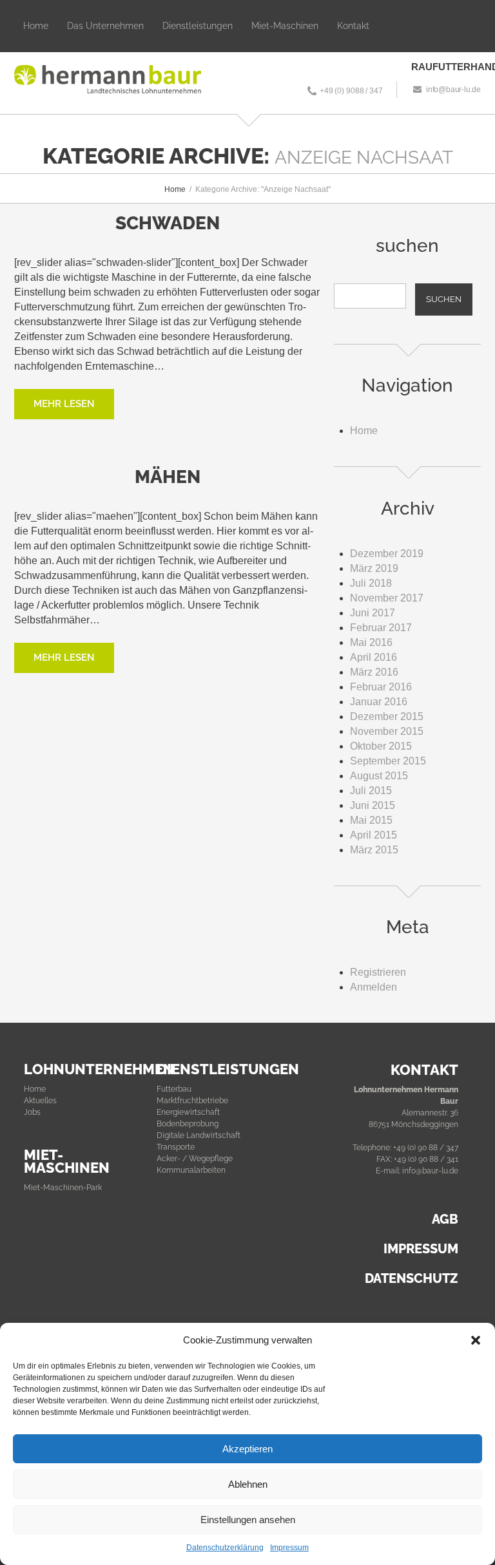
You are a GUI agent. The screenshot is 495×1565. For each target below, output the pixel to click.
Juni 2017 (372, 612)
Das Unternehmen (105, 26)
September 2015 (388, 760)
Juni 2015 (372, 805)
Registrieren (378, 972)
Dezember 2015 (386, 716)
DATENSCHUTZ (411, 1278)
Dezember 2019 (386, 553)
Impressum (289, 1547)
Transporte (176, 1147)
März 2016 (374, 672)
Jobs (32, 1112)
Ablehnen (247, 1484)
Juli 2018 (371, 583)
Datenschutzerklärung (225, 1547)
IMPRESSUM (420, 1249)
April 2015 (373, 835)
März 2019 (374, 568)
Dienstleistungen (197, 26)
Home (35, 26)
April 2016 (373, 657)
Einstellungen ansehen (247, 1519)
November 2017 (386, 598)
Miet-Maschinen (284, 26)
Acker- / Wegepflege (195, 1158)
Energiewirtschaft (188, 1112)
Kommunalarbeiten (191, 1170)
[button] (475, 1340)
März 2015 (374, 849)
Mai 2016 (371, 642)
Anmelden (373, 987)
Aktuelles (40, 1100)
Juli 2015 (371, 790)
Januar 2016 (378, 701)
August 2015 (379, 775)
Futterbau (174, 1089)
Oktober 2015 (381, 746)
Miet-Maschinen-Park (63, 1187)
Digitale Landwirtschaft (198, 1135)
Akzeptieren (247, 1448)
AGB (445, 1219)
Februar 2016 (381, 686)
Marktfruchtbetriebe (192, 1100)
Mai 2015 (371, 820)
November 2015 (386, 731)
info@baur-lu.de (453, 89)
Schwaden (167, 223)
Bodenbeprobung (187, 1123)
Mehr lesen (64, 404)
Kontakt (353, 26)
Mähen (167, 477)
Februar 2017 (381, 627)
